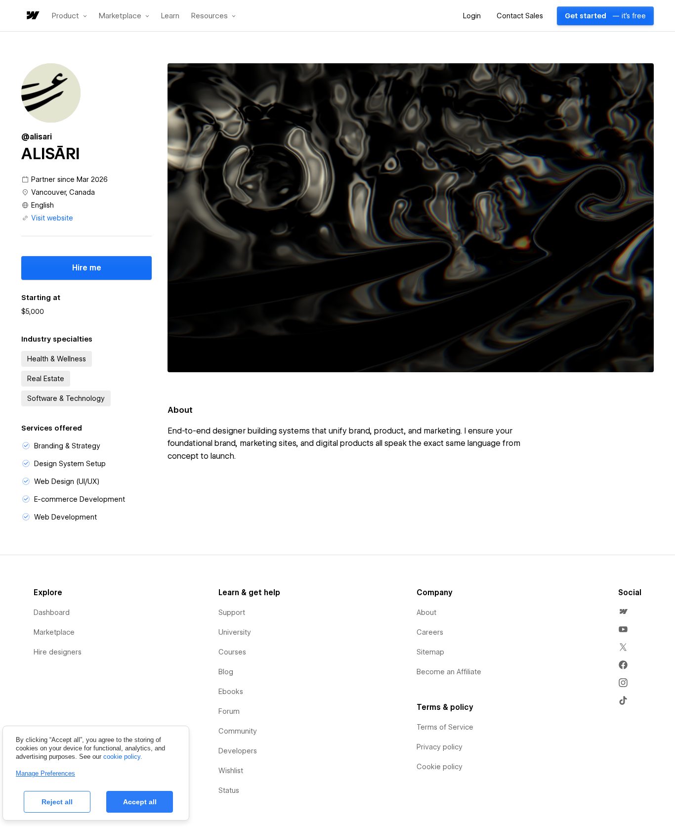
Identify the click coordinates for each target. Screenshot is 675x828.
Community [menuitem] (237, 731)
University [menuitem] (234, 632)
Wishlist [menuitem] (230, 771)
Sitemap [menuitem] (430, 652)
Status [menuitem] (228, 790)
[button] (69, 16)
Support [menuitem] (231, 612)
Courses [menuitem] (232, 652)
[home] (32, 16)
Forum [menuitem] (229, 711)
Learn (170, 16)
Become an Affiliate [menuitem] (449, 672)
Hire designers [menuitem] (58, 652)
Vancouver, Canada (63, 192)
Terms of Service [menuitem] (445, 727)
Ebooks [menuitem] (230, 692)
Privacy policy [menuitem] (440, 747)
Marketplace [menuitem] (54, 632)
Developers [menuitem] (237, 751)
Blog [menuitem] (225, 672)
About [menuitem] (426, 612)
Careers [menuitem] (430, 632)
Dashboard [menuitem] (52, 612)
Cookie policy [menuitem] (440, 767)
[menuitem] (623, 611)
